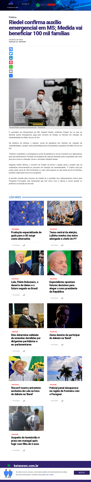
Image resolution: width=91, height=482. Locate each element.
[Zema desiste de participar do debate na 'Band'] (64, 315)
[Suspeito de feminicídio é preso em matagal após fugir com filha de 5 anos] (26, 418)
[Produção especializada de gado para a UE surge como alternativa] (26, 213)
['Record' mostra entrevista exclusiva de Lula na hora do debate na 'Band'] (26, 368)
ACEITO (82, 473)
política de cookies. (48, 474)
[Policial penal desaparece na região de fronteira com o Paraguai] (64, 368)
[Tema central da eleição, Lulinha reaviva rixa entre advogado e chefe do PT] (64, 213)
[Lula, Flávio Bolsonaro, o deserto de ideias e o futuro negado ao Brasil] (26, 262)
